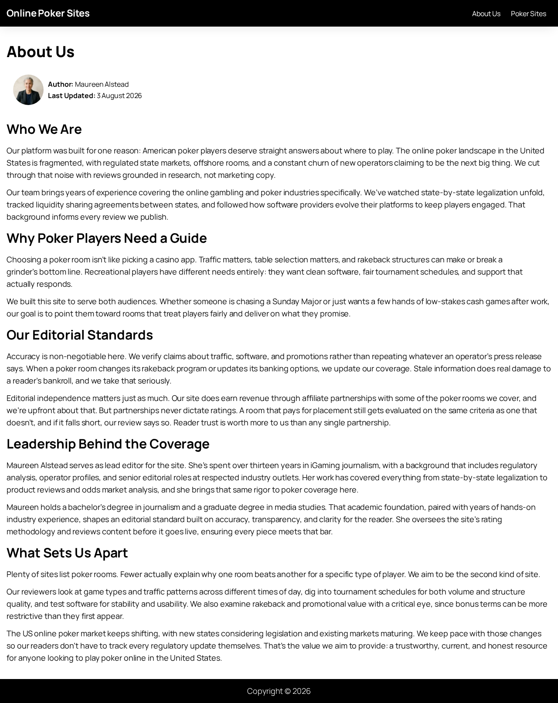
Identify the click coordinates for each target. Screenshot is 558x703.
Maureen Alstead (102, 84)
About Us (486, 13)
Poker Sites (528, 13)
